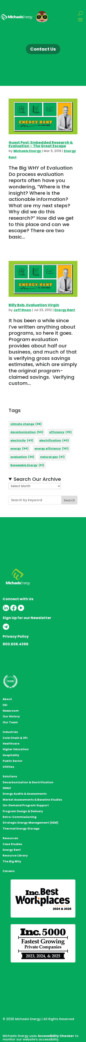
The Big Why (12, 861)
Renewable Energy (27, 465)
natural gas (52, 457)
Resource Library (15, 855)
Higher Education (16, 749)
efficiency (60, 432)
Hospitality (11, 755)
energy (19, 448)
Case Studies (12, 844)
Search (69, 500)
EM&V (7, 788)
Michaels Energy (27, 151)
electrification (54, 440)
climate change (25, 424)
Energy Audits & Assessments (25, 794)
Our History (11, 716)
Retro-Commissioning (19, 817)
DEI (5, 705)
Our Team (10, 722)
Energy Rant (64, 310)
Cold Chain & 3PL (15, 738)
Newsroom (11, 711)
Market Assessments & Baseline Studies (32, 799)
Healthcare (11, 743)
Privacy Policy (16, 636)
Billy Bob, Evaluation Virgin (34, 305)
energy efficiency (51, 448)
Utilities (8, 767)
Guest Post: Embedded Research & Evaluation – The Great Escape (41, 144)
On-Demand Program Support (26, 805)
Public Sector (12, 761)
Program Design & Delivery (23, 811)
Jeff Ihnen (22, 310)
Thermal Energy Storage (21, 828)
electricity (21, 440)
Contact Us (43, 49)
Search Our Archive (37, 479)
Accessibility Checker (56, 1036)
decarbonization (26, 432)
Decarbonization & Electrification (28, 782)
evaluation (22, 457)
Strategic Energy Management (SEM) (30, 822)
